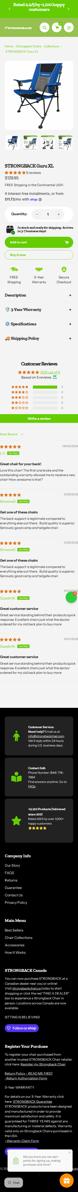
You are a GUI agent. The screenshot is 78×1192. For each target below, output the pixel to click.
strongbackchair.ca (26, 988)
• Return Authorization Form (26, 1078)
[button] (15, 172)
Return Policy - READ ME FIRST (29, 1073)
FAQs (32, 786)
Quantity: (19, 214)
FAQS (9, 873)
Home (9, 46)
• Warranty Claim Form (22, 1141)
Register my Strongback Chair (43, 1064)
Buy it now (18, 255)
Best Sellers (14, 930)
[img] (10, 446)
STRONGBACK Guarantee (32, 1101)
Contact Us (14, 895)
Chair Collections (18, 937)
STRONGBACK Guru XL (22, 51)
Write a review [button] (39, 418)
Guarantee (13, 887)
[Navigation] (69, 27)
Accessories (14, 945)
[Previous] (10, 9)
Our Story (12, 865)
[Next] (68, 9)
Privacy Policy (16, 902)
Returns (11, 880)
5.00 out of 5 (50, 372)
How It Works (15, 952)
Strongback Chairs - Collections (37, 46)
